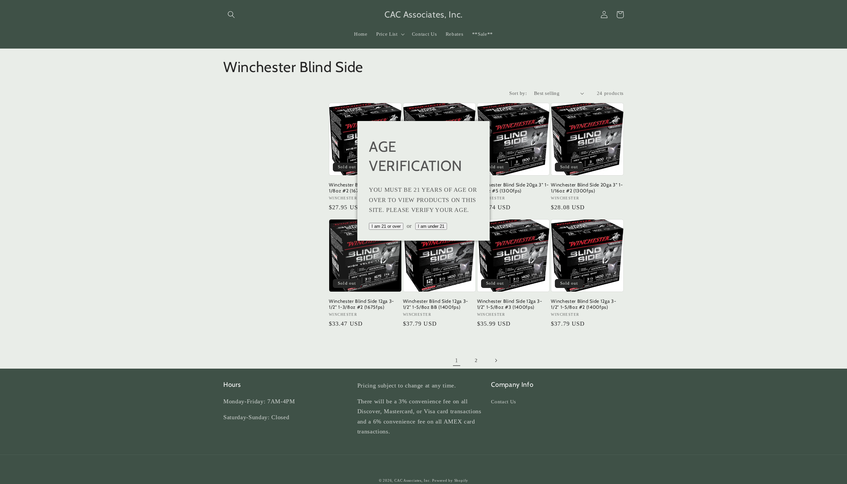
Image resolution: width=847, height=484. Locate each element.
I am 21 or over (386, 226)
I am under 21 (431, 226)
